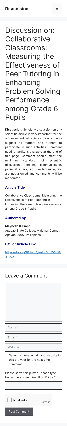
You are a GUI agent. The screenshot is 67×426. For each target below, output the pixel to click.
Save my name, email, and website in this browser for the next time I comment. (35, 360)
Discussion (17, 8)
